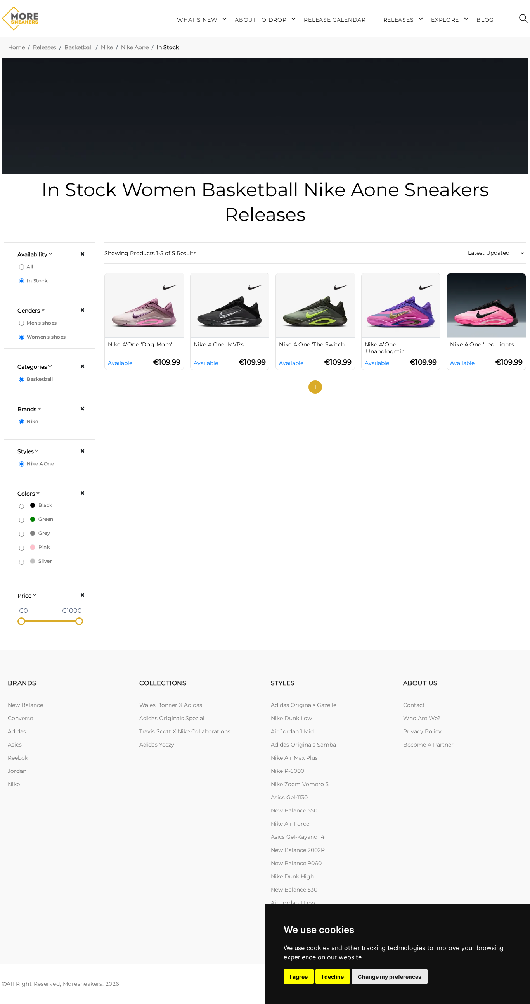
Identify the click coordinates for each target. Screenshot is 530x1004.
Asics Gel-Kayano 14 (297, 836)
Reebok (18, 757)
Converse (20, 718)
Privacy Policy (422, 731)
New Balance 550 (294, 810)
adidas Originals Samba (303, 744)
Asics (15, 744)
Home (16, 47)
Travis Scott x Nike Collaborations (184, 731)
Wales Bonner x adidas (170, 705)
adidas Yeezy (156, 744)
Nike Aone (135, 47)
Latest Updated (489, 253)
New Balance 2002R (298, 850)
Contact (414, 705)
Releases (44, 47)
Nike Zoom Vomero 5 (300, 784)
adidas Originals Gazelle (303, 705)
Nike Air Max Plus (294, 757)
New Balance (25, 705)
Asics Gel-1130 (289, 797)
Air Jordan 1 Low (293, 902)
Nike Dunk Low (291, 718)
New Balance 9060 (296, 863)
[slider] (21, 621)
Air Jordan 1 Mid (292, 731)
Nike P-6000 (287, 770)
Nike (107, 47)
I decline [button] (333, 976)
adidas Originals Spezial (171, 718)
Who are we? (421, 718)
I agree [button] (299, 976)
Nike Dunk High (292, 876)
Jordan (17, 770)
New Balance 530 (294, 889)
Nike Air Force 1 (292, 823)
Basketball (78, 47)
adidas (17, 731)
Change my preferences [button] (389, 976)
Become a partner (428, 744)
